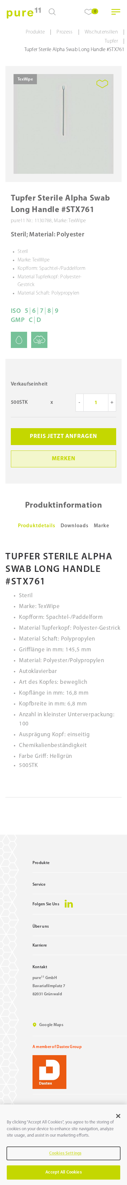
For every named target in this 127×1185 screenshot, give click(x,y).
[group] (63, 124)
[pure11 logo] (24, 13)
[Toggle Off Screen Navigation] (116, 12)
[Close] (118, 1116)
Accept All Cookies (63, 1172)
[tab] (36, 526)
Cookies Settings (65, 1153)
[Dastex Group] (80, 1072)
